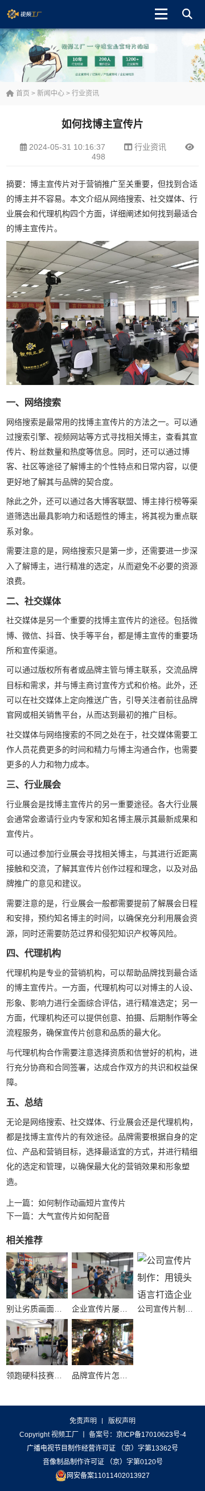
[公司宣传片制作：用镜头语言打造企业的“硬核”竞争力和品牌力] (168, 1275)
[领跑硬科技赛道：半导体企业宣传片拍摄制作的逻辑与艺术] (37, 1342)
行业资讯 (85, 93)
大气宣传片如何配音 (74, 1215)
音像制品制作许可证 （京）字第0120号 (103, 1462)
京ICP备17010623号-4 (151, 1435)
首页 (22, 93)
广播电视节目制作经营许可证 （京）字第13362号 (102, 1448)
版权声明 (122, 1421)
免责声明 (83, 1421)
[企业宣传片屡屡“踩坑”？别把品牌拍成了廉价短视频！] (102, 1275)
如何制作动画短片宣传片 (82, 1202)
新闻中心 (50, 93)
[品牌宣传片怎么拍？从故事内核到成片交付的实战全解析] (102, 1342)
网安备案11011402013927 (108, 1476)
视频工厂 (33, 14)
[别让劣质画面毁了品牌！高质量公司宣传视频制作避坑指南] (37, 1275)
